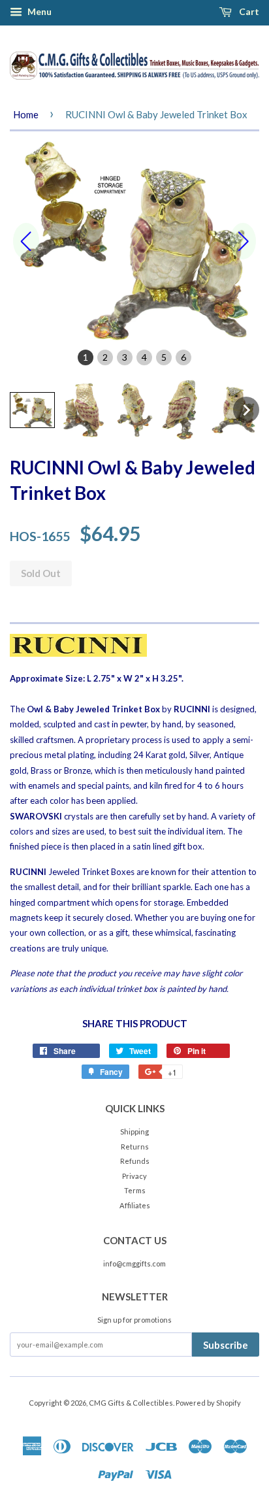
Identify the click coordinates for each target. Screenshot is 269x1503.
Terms (135, 1190)
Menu (38, 11)
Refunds (135, 1161)
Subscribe (225, 1345)
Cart (248, 11)
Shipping (134, 1131)
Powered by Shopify (208, 1402)
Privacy (134, 1176)
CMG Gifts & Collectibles (131, 1402)
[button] (32, 410)
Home (26, 114)
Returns (135, 1146)
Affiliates (134, 1205)
